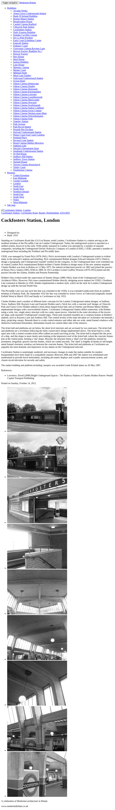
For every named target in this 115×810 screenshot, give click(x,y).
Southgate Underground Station (28, 151)
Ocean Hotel (19, 81)
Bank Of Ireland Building (25, 16)
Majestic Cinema (21, 67)
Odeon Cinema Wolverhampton (28, 116)
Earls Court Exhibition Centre (27, 40)
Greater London (20, 181)
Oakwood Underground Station (28, 78)
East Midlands (20, 178)
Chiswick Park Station (23, 27)
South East (18, 194)
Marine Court (19, 70)
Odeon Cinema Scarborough (26, 105)
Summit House (20, 162)
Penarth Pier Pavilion (23, 129)
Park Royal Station (22, 127)
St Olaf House (20, 154)
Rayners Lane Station (23, 140)
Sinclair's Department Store (26, 148)
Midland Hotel (20, 73)
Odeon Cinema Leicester (25, 94)
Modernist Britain (27, 2)
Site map (11, 205)
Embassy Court (20, 46)
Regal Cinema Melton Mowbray (28, 143)
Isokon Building (20, 62)
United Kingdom (21, 175)
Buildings (11, 8)
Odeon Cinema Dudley (24, 86)
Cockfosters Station (22, 29)
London (17, 183)
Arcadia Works (20, 10)
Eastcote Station (20, 43)
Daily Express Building (24, 32)
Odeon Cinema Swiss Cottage (27, 110)
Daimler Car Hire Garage (25, 35)
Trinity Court (19, 167)
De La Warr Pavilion (23, 37)
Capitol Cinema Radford (24, 24)
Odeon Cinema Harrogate (25, 89)
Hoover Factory (20, 54)
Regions (11, 172)
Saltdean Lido (19, 145)
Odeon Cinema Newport (25, 102)
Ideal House (19, 59)
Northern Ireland (21, 191)
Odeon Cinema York (23, 118)
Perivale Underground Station (27, 132)
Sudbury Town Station (24, 159)
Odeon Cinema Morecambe (26, 100)
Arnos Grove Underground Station (29, 13)
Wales (16, 199)
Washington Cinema (22, 170)
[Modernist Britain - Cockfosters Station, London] (16, 210)
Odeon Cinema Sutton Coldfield (28, 108)
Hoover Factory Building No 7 (27, 51)
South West (18, 197)
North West (18, 189)
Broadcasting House (22, 21)
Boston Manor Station (23, 19)
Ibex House (18, 56)
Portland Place (20, 137)
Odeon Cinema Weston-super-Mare (30, 113)
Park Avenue (19, 124)
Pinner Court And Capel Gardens (29, 135)
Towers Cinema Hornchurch (26, 164)
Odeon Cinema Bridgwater (26, 83)
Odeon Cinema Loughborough (27, 97)
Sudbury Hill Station (23, 156)
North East (18, 186)
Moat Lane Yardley (22, 75)
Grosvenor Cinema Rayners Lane (29, 48)
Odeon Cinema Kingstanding (27, 91)
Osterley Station (20, 121)
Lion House (18, 64)
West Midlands (20, 202)
